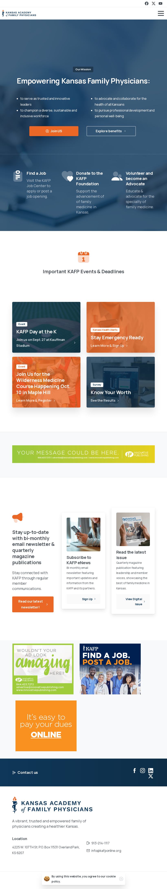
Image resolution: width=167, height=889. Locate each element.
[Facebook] (146, 3)
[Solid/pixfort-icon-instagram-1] (142, 770)
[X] (153, 3)
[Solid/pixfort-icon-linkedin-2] (151, 770)
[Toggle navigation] (161, 13)
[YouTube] (160, 3)
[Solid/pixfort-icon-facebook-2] (134, 770)
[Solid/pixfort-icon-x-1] (151, 775)
